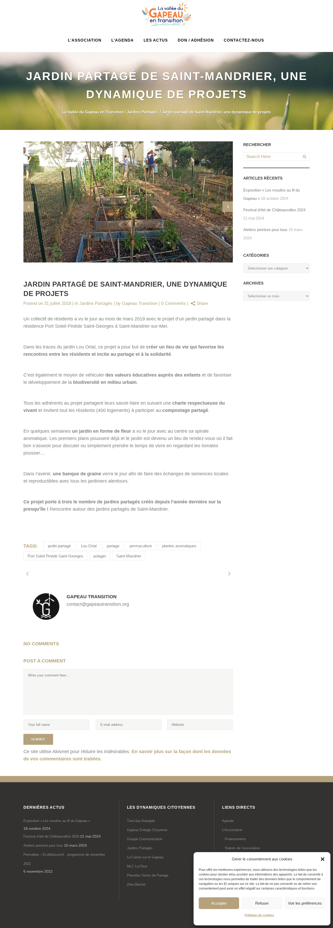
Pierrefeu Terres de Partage (147, 875)
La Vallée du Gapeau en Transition (93, 112)
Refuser (262, 903)
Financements (235, 839)
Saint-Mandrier (128, 556)
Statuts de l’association (242, 848)
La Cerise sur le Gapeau (145, 857)
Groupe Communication (144, 839)
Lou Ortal (89, 546)
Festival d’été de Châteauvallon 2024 (274, 210)
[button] (322, 859)
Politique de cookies (259, 915)
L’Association (232, 830)
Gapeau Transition (139, 303)
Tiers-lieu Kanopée (141, 821)
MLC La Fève (137, 866)
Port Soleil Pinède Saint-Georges (55, 556)
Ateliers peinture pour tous (265, 229)
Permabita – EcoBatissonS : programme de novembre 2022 (64, 859)
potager (99, 556)
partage (113, 546)
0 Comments (173, 303)
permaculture (141, 546)
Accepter (219, 903)
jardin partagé (59, 546)
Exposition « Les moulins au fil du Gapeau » (56, 821)
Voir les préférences (305, 903)
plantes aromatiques (179, 546)
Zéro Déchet (136, 884)
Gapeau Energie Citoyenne (147, 830)
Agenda (228, 821)
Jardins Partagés (142, 112)
